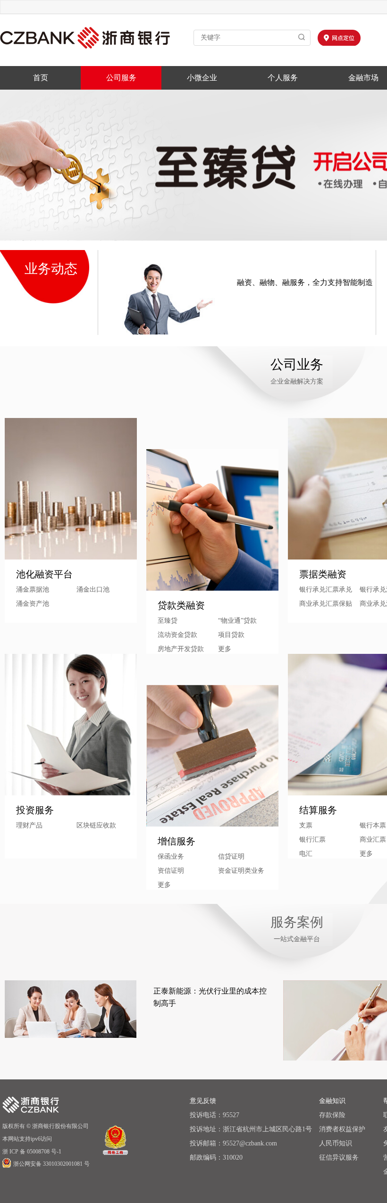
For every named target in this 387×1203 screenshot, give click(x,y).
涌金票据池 (32, 589)
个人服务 (283, 78)
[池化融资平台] (71, 489)
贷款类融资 (181, 605)
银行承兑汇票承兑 (325, 589)
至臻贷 (167, 620)
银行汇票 (312, 839)
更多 (164, 884)
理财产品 (29, 825)
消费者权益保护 (342, 1129)
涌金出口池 (92, 589)
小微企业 (202, 78)
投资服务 (35, 810)
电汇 (305, 853)
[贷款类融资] (212, 520)
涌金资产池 (32, 603)
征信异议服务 (339, 1157)
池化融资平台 (44, 574)
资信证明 (171, 870)
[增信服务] (212, 756)
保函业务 (171, 856)
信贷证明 (231, 856)
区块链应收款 (96, 825)
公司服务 (121, 78)
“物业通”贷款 (237, 620)
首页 (40, 78)
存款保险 (332, 1115)
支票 (305, 825)
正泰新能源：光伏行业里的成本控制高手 (210, 997)
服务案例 (296, 922)
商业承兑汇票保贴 (325, 603)
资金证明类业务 (241, 870)
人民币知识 (335, 1143)
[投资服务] (71, 724)
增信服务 (176, 841)
